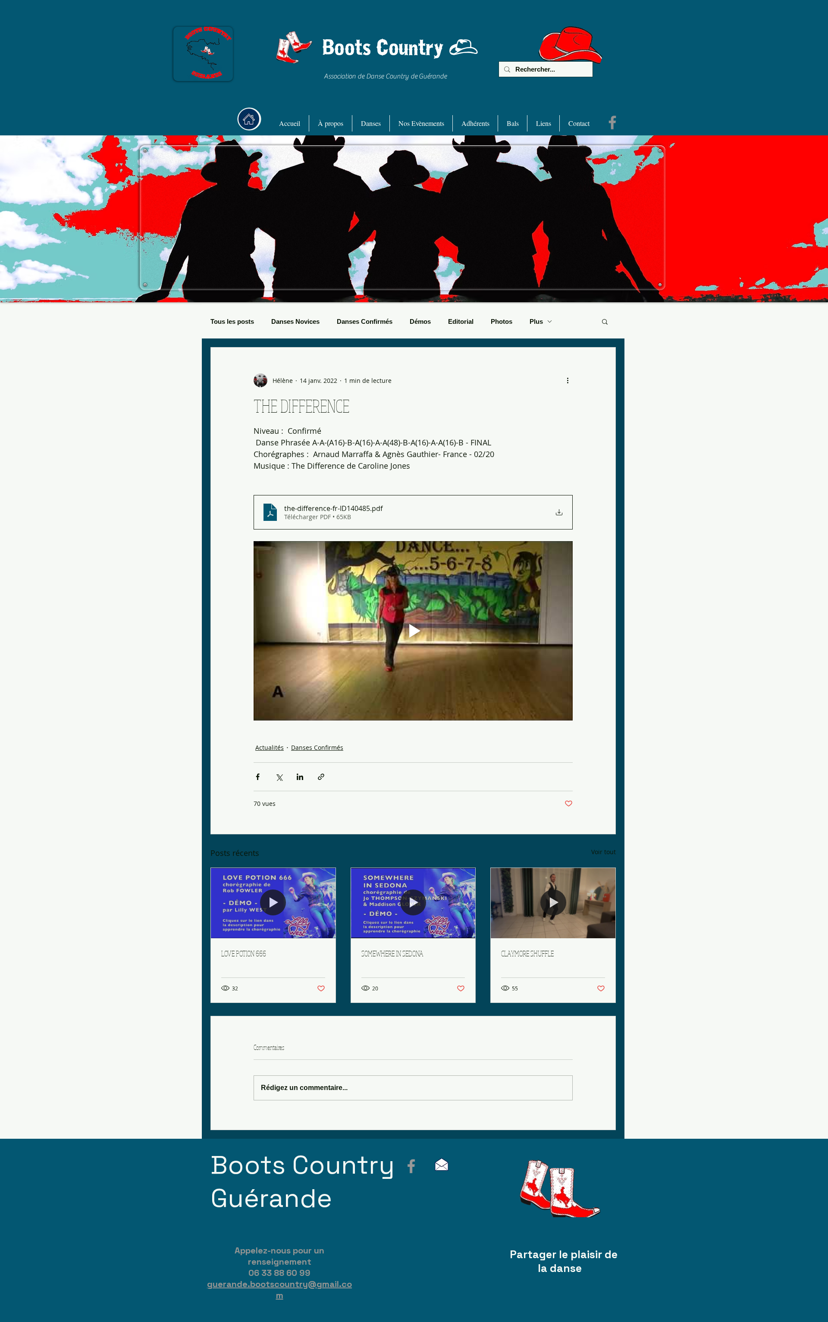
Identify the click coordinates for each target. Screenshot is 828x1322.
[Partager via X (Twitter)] (279, 777)
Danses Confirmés (364, 321)
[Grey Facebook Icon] (411, 1166)
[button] (330, 123)
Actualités (269, 747)
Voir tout (603, 852)
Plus (536, 321)
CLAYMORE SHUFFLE (527, 953)
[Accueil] (249, 119)
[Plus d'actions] (567, 380)
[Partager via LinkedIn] (300, 777)
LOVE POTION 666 (243, 953)
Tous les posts (232, 321)
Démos (420, 321)
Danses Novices (295, 321)
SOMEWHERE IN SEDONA (392, 953)
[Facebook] (612, 122)
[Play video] (413, 631)
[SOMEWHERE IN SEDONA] (413, 903)
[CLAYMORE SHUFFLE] (553, 903)
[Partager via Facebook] (258, 777)
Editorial (461, 321)
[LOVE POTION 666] (273, 903)
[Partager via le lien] (321, 777)
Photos (501, 321)
